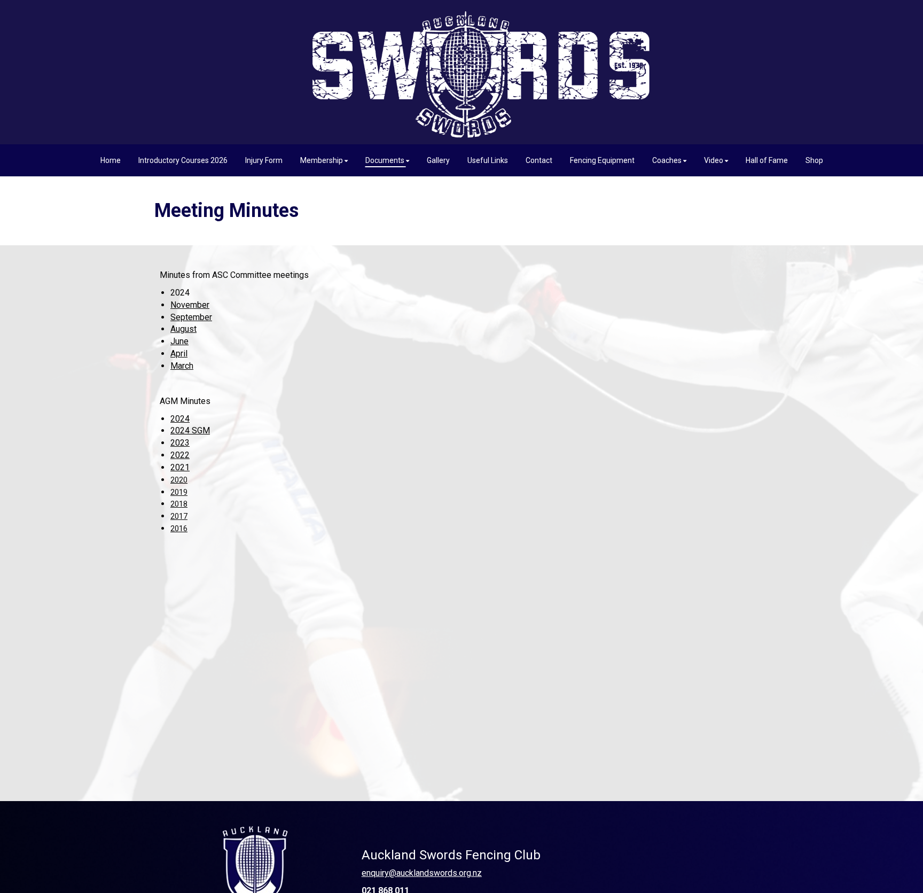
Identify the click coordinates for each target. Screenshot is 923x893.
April (178, 353)
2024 (180, 419)
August (183, 329)
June (179, 341)
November (189, 305)
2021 (180, 467)
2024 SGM (190, 430)
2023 (180, 443)
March (181, 366)
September (191, 317)
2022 (180, 455)
